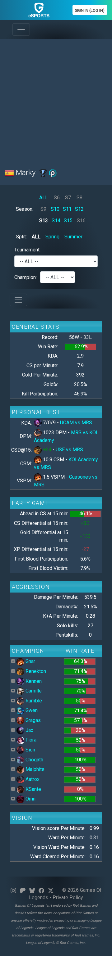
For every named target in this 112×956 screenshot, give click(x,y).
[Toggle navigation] (21, 29)
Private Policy (68, 897)
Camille (33, 691)
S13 (43, 220)
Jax (28, 730)
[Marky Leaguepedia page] (43, 172)
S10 (55, 209)
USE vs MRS (69, 450)
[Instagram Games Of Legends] (13, 890)
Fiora (30, 740)
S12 (79, 209)
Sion (29, 750)
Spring (52, 237)
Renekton (35, 671)
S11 (67, 209)
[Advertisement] (56, 100)
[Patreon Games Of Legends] (23, 890)
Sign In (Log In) (90, 10)
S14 (56, 220)
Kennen (33, 681)
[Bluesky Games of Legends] (32, 890)
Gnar (29, 661)
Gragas (32, 720)
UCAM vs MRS (76, 423)
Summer (73, 237)
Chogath (33, 760)
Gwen (31, 710)
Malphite (34, 769)
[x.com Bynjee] (51, 890)
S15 (68, 220)
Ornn (29, 799)
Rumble (33, 701)
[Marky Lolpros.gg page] (53, 172)
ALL (43, 198)
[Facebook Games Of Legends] (41, 890)
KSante (32, 789)
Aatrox (32, 779)
